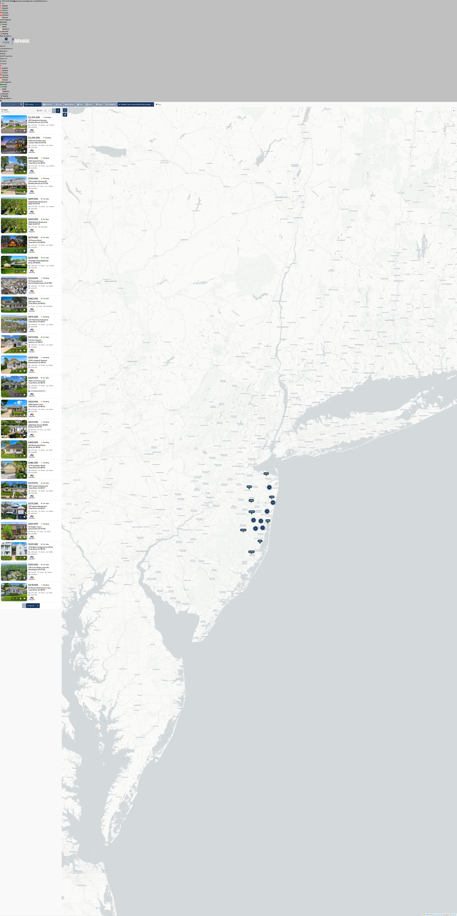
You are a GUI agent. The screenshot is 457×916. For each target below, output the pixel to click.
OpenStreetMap (437, 915)
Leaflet (427, 915)
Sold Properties (6, 56)
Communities (5, 48)
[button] (454, 110)
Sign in (8, 36)
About (2, 58)
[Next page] (58, 110)
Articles (3, 61)
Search (2, 46)
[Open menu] (1, 100)
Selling (2, 53)
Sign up (3, 36)
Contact (3, 63)
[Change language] (2, 3)
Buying (2, 51)
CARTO (454, 915)
